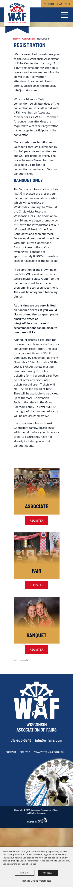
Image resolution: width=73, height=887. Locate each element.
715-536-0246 (21, 741)
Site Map (25, 752)
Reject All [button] (25, 872)
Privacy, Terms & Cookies (49, 752)
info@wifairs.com (48, 741)
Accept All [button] (48, 872)
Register (36, 520)
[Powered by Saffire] (42, 820)
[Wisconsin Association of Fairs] (16, 13)
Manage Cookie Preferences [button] (36, 880)
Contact (11, 752)
